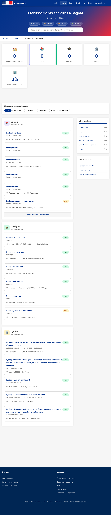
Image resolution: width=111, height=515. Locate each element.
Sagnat (16, 38)
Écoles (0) (17, 110)
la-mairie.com (40, 502)
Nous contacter (7, 478)
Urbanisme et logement (87, 174)
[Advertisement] (54, 96)
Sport (71, 3)
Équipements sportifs (87, 166)
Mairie (56, 3)
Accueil (5, 38)
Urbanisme (88, 3)
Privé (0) (65, 110)
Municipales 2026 (101, 3)
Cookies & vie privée (9, 485)
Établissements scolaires (66, 478)
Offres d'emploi (84, 170)
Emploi (78, 3)
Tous (8, 110)
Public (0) (54, 110)
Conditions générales (10, 482)
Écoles (63, 3)
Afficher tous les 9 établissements (37, 215)
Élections (60, 485)
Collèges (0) (30, 110)
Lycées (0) (42, 110)
